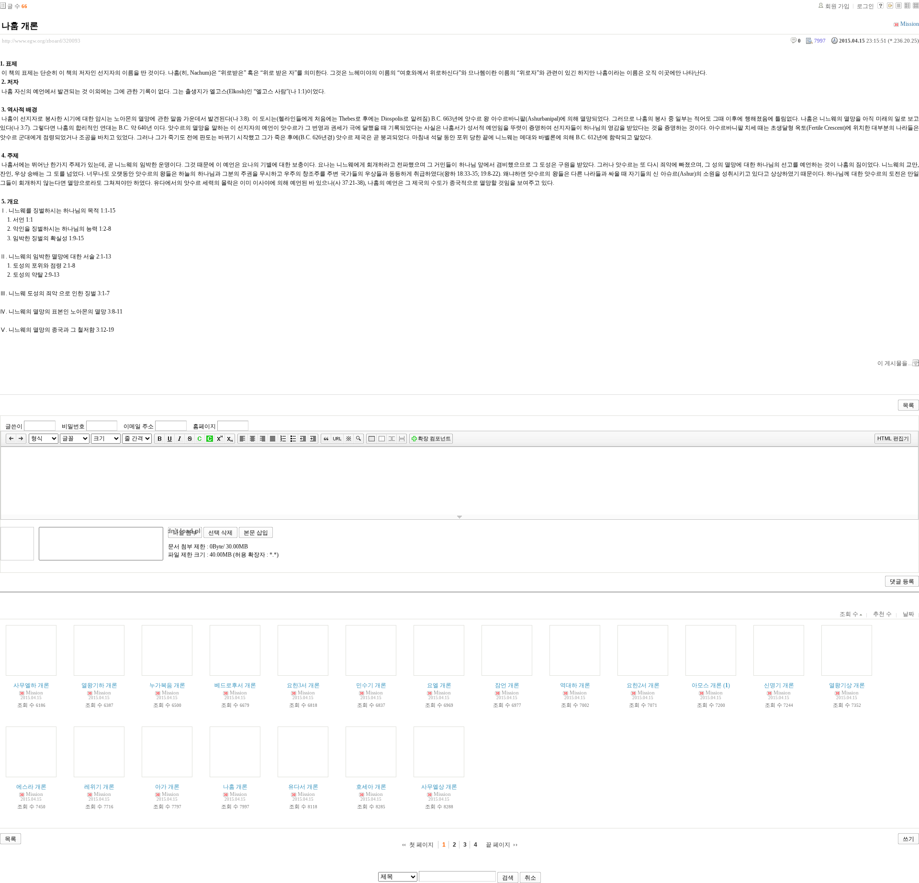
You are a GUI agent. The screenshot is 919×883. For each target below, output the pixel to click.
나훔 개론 (19, 26)
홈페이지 (204, 426)
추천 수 (882, 614)
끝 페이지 (498, 844)
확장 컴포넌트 (434, 438)
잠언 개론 (507, 685)
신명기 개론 (779, 685)
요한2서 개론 (643, 685)
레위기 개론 (99, 786)
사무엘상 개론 (439, 786)
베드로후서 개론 (235, 685)
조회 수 (850, 614)
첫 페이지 (421, 844)
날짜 (908, 614)
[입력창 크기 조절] (459, 516)
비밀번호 (73, 426)
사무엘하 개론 (31, 685)
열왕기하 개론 (99, 685)
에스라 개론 (31, 786)
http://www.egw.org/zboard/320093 (41, 41)
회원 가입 (837, 6)
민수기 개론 (371, 685)
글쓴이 (13, 426)
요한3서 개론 (303, 685)
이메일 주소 (138, 426)
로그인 (865, 6)
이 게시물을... (894, 363)
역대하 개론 (575, 685)
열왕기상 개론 (847, 685)
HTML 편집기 (893, 438)
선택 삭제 (220, 532)
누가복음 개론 (167, 685)
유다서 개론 (303, 786)
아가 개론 (167, 786)
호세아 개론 (371, 786)
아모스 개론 (707, 685)
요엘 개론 (439, 685)
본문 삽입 (256, 532)
